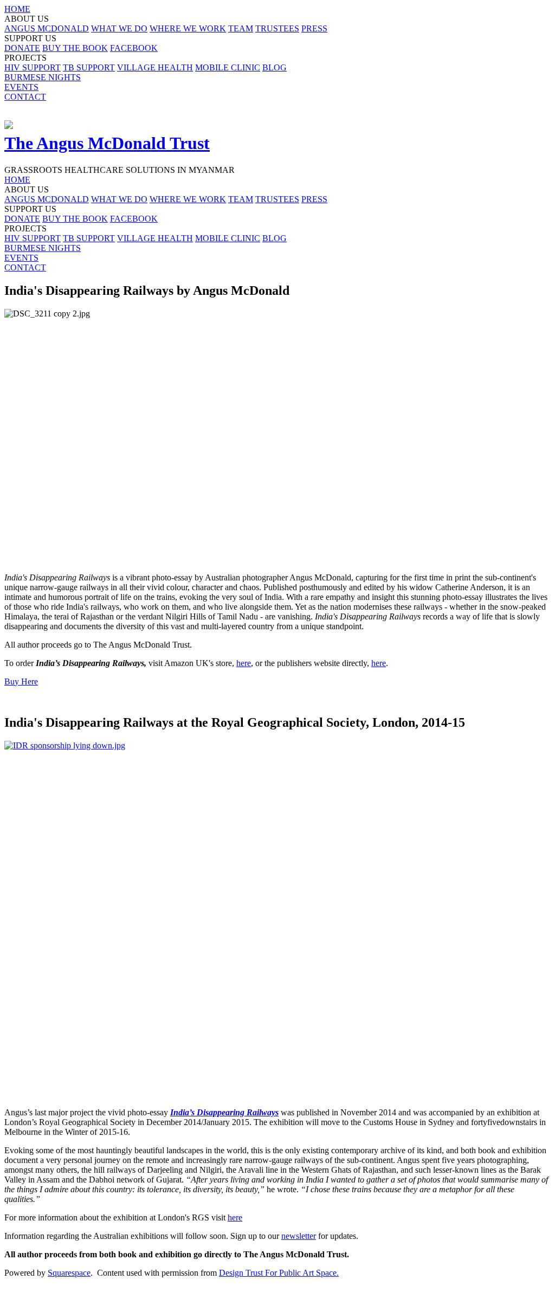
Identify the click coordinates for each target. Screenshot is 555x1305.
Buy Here (21, 681)
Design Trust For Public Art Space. (279, 1272)
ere (237, 1217)
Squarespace (69, 1272)
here (243, 663)
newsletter (298, 1236)
